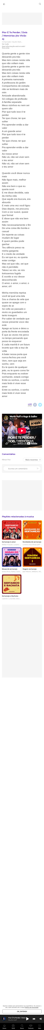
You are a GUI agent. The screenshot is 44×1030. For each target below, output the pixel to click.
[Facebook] (35, 405)
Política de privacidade (31, 1007)
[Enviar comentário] (38, 468)
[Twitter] (40, 405)
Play (27, 1019)
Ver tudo (5, 44)
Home (4, 1028)
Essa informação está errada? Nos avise (13, 47)
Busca (22, 1028)
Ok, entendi (22, 1011)
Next (34, 1019)
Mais (39, 1028)
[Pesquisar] (40, 4)
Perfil (13, 1028)
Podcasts (30, 1028)
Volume (40, 1019)
